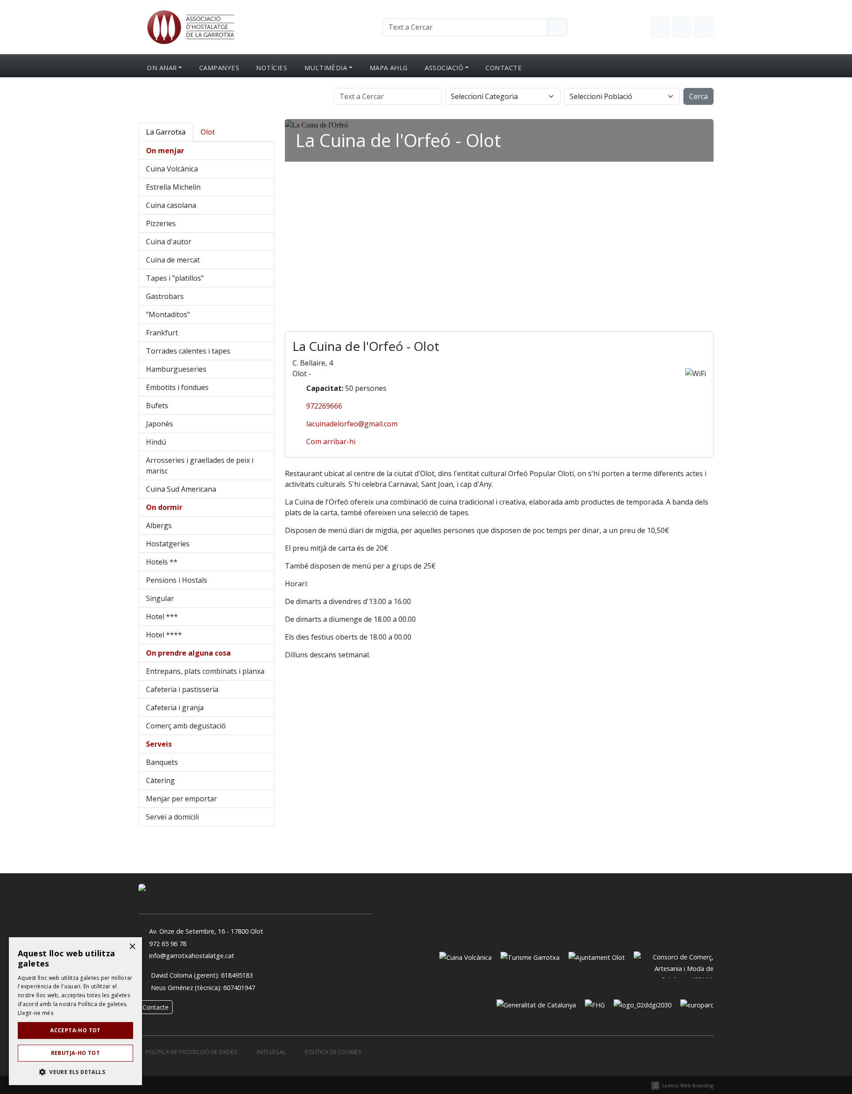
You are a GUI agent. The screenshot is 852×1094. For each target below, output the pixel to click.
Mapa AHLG (389, 67)
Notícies (271, 67)
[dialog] (75, 1011)
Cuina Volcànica (172, 169)
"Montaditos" (168, 314)
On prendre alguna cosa (188, 653)
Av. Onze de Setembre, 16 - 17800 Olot (206, 931)
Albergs (159, 525)
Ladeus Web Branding (688, 1085)
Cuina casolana (171, 205)
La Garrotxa (165, 132)
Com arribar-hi (330, 441)
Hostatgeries (167, 544)
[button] (75, 1071)
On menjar (165, 150)
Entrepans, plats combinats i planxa (205, 671)
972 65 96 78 (167, 943)
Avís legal (271, 1052)
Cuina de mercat (173, 260)
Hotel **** (164, 635)
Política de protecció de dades (191, 1052)
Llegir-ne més (35, 1013)
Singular (160, 598)
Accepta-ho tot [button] (75, 1030)
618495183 (237, 975)
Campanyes (219, 67)
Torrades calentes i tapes (188, 351)
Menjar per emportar (181, 799)
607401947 (239, 987)
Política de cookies (333, 1052)
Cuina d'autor (168, 242)
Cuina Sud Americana (181, 489)
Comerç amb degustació (186, 726)
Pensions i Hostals (176, 580)
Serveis (159, 744)
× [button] (132, 946)
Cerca (698, 96)
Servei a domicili (172, 817)
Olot (208, 132)
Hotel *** (162, 616)
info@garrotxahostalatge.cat (191, 955)
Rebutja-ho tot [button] (75, 1053)
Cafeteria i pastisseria (182, 689)
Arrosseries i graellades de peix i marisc (199, 465)
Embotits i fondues (177, 387)
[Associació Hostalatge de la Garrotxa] (189, 26)
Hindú (156, 442)
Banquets (162, 762)
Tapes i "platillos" (175, 278)
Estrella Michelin (173, 187)
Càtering (160, 780)
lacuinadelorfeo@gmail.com (352, 424)
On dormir (164, 507)
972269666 (324, 406)
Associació (444, 67)
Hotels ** (162, 562)
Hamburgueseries (176, 369)
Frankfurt (162, 333)
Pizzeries (161, 223)
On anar (162, 67)
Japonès (159, 424)
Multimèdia (325, 67)
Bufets (157, 405)
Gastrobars (165, 296)
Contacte (503, 67)
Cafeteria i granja (175, 707)
